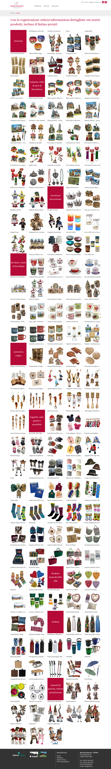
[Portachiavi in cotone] (74, 154)
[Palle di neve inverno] (37, 110)
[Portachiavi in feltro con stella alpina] (93, 154)
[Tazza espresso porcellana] (74, 311)
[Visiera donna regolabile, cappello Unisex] (74, 467)
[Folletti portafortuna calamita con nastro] (18, 199)
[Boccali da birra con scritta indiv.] (55, 288)
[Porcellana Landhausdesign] (55, 266)
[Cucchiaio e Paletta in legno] (93, 400)
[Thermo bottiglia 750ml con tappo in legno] (37, 646)
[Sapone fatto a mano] (74, 579)
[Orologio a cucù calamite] (37, 132)
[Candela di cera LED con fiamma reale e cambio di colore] (74, 221)
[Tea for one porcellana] (74, 266)
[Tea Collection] (93, 266)
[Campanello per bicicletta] (18, 691)
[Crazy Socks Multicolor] (93, 489)
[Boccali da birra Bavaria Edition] (18, 311)
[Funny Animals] (74, 713)
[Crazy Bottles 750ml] (93, 624)
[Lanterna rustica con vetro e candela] (37, 355)
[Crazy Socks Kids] (74, 512)
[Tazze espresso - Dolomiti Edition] (18, 333)
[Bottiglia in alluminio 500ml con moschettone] (55, 646)
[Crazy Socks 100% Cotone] (37, 512)
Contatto (55, 6)
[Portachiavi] (93, 691)
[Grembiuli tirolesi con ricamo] (37, 489)
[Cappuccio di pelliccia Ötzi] (37, 467)
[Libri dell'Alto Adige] (37, 65)
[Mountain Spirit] (37, 579)
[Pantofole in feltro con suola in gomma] (55, 445)
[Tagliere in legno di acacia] (74, 355)
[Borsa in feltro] (74, 557)
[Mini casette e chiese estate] (74, 110)
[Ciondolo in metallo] (55, 177)
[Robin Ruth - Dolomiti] (55, 65)
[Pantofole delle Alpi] (37, 445)
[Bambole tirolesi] (18, 221)
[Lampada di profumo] (55, 244)
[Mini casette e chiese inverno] (55, 110)
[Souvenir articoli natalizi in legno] (55, 355)
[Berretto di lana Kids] (74, 422)
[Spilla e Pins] (37, 177)
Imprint (59, 759)
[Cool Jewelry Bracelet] (18, 65)
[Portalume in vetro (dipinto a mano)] (37, 43)
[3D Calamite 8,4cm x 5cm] (93, 177)
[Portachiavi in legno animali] (93, 378)
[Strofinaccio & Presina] (55, 534)
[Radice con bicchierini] (18, 378)
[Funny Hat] (37, 735)
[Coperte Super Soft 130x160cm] (18, 534)
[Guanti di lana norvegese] (18, 445)
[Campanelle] (93, 43)
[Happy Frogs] (18, 244)
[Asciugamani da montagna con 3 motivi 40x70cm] (93, 557)
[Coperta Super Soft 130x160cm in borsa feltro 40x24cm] (55, 557)
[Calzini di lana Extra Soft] (18, 579)
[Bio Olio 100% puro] (55, 601)
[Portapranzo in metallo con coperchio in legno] (37, 668)
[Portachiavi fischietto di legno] (18, 400)
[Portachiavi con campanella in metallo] (18, 177)
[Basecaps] (55, 467)
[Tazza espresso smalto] (55, 311)
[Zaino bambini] (18, 713)
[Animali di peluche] (74, 691)
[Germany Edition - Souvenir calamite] (18, 154)
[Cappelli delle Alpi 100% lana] (93, 467)
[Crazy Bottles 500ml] (74, 624)
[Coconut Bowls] (74, 244)
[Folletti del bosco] (18, 735)
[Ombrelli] (93, 668)
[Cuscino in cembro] (74, 601)
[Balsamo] (18, 601)
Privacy (64, 759)
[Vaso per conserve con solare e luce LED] (93, 221)
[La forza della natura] (37, 601)
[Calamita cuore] (93, 87)
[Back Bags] (37, 534)
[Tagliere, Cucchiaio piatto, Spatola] (93, 355)
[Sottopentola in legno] (37, 378)
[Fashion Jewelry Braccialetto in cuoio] (93, 65)
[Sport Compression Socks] (55, 512)
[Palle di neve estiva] (18, 110)
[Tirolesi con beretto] (55, 43)
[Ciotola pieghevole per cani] (37, 691)
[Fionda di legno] (74, 378)
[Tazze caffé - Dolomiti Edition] (37, 333)
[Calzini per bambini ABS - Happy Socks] (93, 512)
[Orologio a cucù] (74, 65)
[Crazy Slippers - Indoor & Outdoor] (74, 445)
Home (12, 13)
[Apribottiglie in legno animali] (55, 400)
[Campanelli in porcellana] (37, 288)
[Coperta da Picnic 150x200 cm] (37, 557)
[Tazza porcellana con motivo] (37, 266)
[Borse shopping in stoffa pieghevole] (93, 534)
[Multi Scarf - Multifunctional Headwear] (74, 489)
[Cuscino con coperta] (37, 713)
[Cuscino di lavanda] (93, 601)
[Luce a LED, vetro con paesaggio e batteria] (93, 244)
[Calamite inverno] (74, 87)
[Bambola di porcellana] (37, 221)
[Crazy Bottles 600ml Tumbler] (74, 646)
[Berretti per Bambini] (93, 445)
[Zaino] (18, 489)
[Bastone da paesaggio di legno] (37, 400)
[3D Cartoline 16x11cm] (74, 177)
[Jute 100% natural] (74, 534)
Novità (46, 6)
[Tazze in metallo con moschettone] (93, 646)
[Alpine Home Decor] (74, 199)
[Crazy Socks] (18, 512)
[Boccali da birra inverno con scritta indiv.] (74, 288)
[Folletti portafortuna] (55, 713)
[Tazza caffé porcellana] (93, 311)
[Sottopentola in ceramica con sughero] (93, 333)
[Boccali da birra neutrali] (93, 288)
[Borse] (74, 43)
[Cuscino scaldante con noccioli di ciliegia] (37, 624)
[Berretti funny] (18, 467)
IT (84, 2)
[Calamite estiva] (55, 87)
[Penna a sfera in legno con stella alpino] (18, 422)
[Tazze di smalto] (37, 311)
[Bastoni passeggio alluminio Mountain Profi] (55, 668)
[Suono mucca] (18, 87)
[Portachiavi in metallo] (55, 154)
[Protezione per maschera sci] (18, 557)
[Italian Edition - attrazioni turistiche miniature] (55, 132)
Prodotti (37, 6)
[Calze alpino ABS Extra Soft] (93, 422)
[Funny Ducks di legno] (55, 378)
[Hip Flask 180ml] (18, 668)
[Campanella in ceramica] (37, 244)
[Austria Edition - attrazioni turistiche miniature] (93, 132)
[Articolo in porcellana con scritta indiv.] (18, 288)
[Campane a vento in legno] (74, 400)
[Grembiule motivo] (55, 489)
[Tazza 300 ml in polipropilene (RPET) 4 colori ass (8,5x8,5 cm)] (55, 333)
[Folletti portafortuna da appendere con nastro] (37, 199)
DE (82, 2)
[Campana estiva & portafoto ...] (18, 132)
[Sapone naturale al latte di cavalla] (93, 579)
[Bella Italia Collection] (74, 132)
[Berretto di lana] (55, 422)
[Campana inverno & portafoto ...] (93, 110)
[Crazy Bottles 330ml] (18, 646)
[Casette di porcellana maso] (93, 199)
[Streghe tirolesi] (55, 221)
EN (86, 2)
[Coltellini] (74, 668)
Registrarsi (98, 2)
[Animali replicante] (55, 735)
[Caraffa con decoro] (74, 333)
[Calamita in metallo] (37, 154)
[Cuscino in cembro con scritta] (18, 624)
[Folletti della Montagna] (93, 713)
